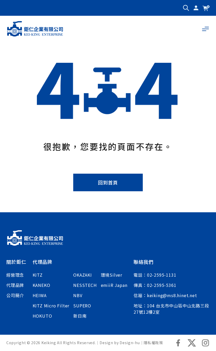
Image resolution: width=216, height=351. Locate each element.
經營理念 (15, 275)
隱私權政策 (153, 342)
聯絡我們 (144, 261)
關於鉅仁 (16, 261)
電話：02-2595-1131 (155, 275)
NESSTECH (85, 285)
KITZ (38, 275)
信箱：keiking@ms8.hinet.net (165, 295)
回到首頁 (108, 182)
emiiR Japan (114, 285)
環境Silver (111, 275)
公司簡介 (15, 295)
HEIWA (40, 295)
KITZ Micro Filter (51, 305)
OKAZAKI (82, 275)
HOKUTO (42, 316)
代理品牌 (15, 285)
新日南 (79, 316)
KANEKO (41, 285)
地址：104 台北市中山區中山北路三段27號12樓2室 (171, 308)
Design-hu (130, 342)
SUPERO (82, 305)
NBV (77, 295)
